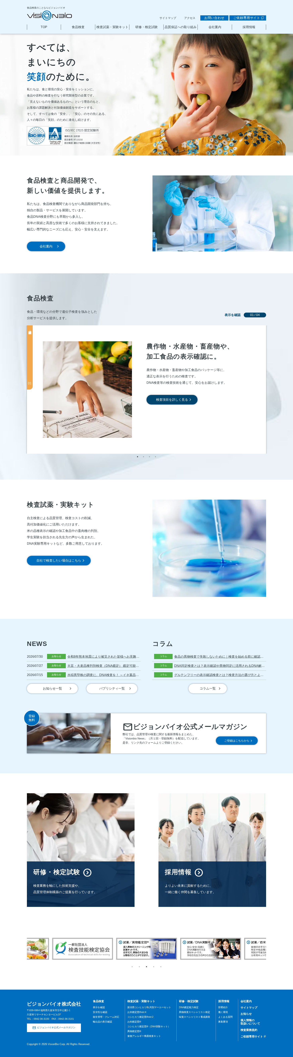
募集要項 (223, 1021)
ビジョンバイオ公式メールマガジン (56, 1027)
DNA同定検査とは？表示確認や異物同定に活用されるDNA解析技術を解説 (227, 665)
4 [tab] (155, 457)
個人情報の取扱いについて (250, 1022)
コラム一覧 (208, 688)
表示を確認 (99, 1007)
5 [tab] (161, 967)
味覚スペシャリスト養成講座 (194, 1017)
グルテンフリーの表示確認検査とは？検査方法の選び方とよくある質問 (225, 675)
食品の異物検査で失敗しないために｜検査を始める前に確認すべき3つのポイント (232, 656)
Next (269, 941)
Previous (24, 941)
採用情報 (249, 27)
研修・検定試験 (146, 27)
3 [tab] (149, 457)
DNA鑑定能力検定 (189, 1007)
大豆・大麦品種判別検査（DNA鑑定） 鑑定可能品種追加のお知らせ (115, 665)
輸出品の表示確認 (102, 1021)
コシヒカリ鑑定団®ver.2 (140, 1017)
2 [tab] (144, 457)
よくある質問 (225, 1017)
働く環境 (223, 1012)
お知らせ (246, 1013)
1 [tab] (138, 457)
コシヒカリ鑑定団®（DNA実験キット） (148, 1026)
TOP (44, 27)
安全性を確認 (100, 1012)
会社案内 (214, 27)
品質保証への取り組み (181, 27)
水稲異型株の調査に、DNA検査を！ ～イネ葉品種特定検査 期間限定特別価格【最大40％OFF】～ (137, 675)
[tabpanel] (146, 389)
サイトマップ (167, 18)
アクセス (189, 18)
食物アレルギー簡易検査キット (144, 1036)
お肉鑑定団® (134, 1021)
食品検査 (78, 27)
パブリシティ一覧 (112, 688)
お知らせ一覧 (52, 688)
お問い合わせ (214, 18)
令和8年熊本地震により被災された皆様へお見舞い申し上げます (112, 656)
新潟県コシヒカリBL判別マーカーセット (149, 1007)
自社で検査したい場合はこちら (58, 560)
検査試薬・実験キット (112, 27)
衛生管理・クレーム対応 (106, 1017)
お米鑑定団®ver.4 (136, 1012)
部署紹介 (223, 1007)
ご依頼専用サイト (246, 18)
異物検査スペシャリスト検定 (194, 1012)
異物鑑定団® (134, 1031)
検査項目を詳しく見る (172, 399)
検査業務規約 (249, 1029)
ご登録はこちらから (236, 740)
